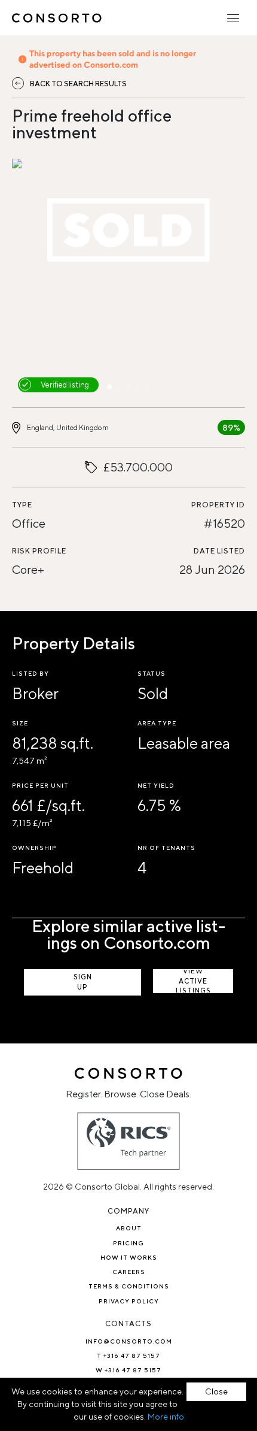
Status (151, 673)
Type (22, 504)
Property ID (218, 504)
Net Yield (156, 785)
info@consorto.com (128, 1341)
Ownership (34, 847)
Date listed (219, 550)
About (129, 1228)
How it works (128, 1257)
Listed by (30, 673)
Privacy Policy (129, 1301)
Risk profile (39, 550)
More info (166, 1416)
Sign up (83, 982)
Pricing (128, 1243)
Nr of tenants (166, 847)
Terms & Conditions (128, 1286)
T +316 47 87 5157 (128, 1355)
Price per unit (40, 785)
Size (20, 723)
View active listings (193, 981)
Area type (156, 723)
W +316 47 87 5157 (128, 1369)
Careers (128, 1271)
